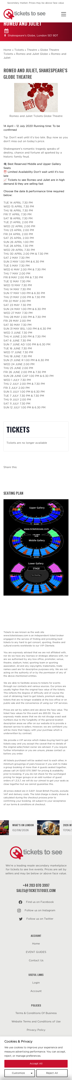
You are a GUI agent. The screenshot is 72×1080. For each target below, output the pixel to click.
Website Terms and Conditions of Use (36, 1021)
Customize (18, 1073)
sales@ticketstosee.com (36, 890)
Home (7, 50)
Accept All (36, 1063)
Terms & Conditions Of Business (36, 1013)
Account (36, 991)
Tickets (19, 50)
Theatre (32, 50)
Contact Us (36, 960)
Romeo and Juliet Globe (32, 54)
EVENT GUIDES (36, 952)
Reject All (52, 1073)
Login (36, 982)
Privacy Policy (36, 1030)
